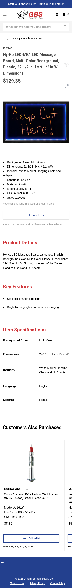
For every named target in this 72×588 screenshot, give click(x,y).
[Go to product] (31, 462)
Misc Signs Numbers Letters (26, 38)
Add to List (39, 215)
